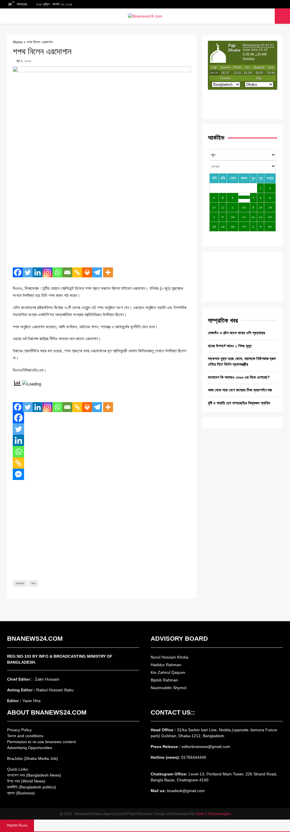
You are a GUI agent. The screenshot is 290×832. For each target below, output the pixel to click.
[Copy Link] (77, 272)
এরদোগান (20, 583)
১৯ (232, 217)
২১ (253, 217)
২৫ (223, 226)
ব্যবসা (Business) (21, 793)
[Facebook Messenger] (18, 474)
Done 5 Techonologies (213, 814)
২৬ (232, 226)
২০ (244, 217)
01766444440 (193, 757)
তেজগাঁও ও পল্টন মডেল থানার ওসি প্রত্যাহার (236, 333)
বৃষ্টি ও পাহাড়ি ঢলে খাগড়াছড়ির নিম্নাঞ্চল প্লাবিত (239, 403)
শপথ (33, 583)
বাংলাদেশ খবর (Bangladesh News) (34, 775)
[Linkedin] (37, 272)
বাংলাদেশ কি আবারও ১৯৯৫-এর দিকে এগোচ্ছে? (239, 377)
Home (17, 42)
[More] (108, 272)
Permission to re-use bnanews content (41, 741)
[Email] (67, 272)
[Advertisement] (102, 222)
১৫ (261, 207)
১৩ (244, 207)
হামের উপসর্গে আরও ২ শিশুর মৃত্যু (229, 346)
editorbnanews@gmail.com (206, 746)
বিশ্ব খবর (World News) (26, 781)
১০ (214, 207)
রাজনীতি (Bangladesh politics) (31, 787)
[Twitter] (28, 272)
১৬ (270, 207)
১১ (223, 207)
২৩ (270, 217)
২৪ (214, 226)
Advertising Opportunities (29, 747)
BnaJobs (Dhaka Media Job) (32, 758)
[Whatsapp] (57, 272)
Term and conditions (25, 736)
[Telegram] (97, 272)
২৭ (244, 226)
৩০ (270, 226)
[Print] (87, 272)
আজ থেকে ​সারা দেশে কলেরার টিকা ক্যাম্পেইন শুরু (240, 390)
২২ (261, 217)
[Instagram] (47, 272)
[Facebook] (18, 272)
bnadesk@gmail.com (185, 790)
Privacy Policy (19, 730)
